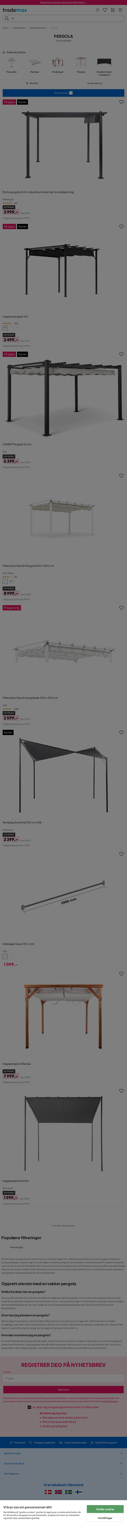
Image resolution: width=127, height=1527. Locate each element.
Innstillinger (105, 1517)
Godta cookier (105, 1509)
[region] (63, 1513)
